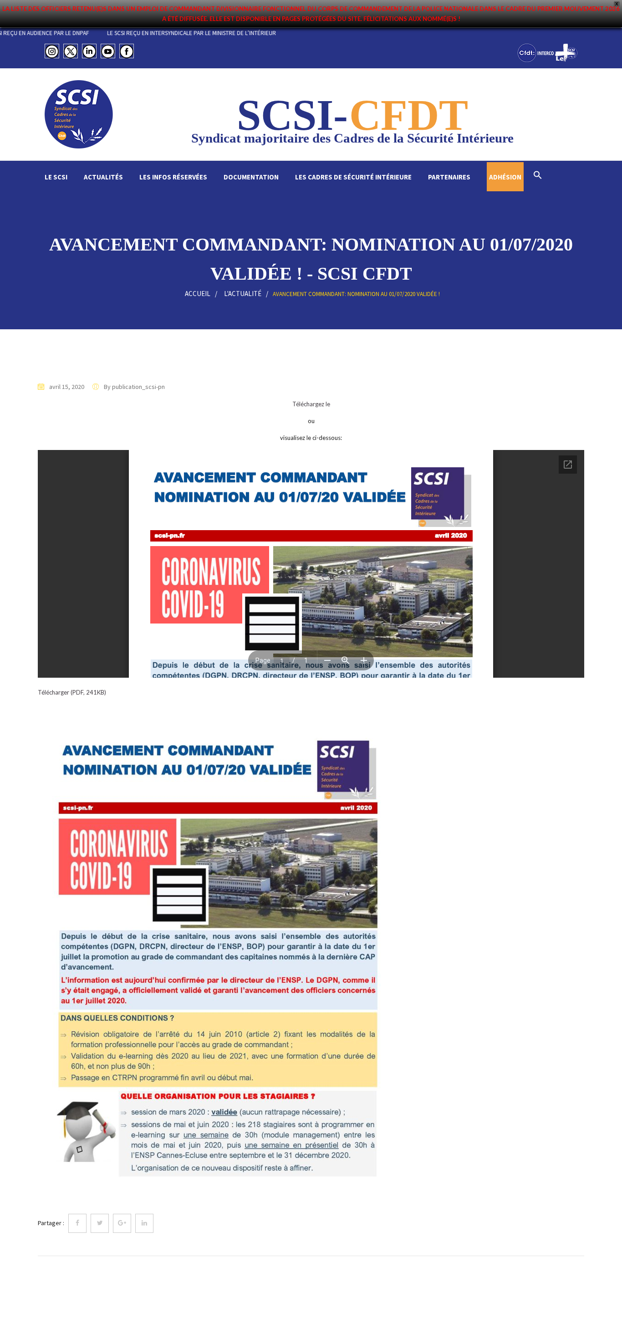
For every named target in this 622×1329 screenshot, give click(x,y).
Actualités (103, 177)
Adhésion (505, 177)
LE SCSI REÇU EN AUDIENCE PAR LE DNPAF (79, 33)
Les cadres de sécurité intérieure (353, 177)
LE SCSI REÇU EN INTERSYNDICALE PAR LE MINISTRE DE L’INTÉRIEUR (234, 33)
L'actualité (242, 293)
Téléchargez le (311, 404)
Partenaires (449, 177)
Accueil (197, 293)
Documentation (251, 177)
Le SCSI (56, 177)
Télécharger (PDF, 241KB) (72, 692)
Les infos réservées (173, 177)
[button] (537, 176)
